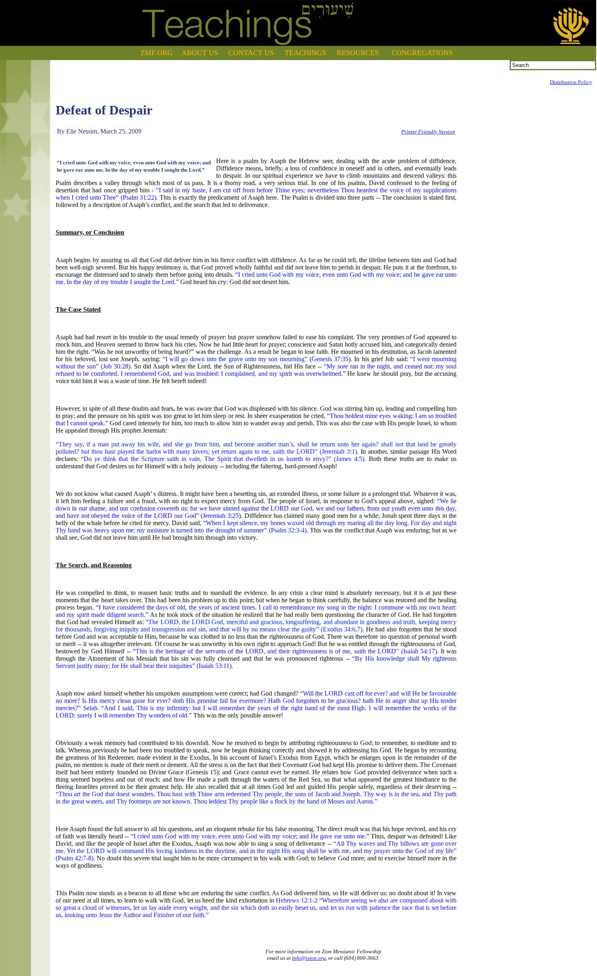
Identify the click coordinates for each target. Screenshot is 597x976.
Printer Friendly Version (428, 132)
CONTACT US (251, 53)
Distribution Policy (571, 82)
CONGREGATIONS (422, 53)
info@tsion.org (309, 958)
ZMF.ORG (157, 53)
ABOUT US (200, 53)
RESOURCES (358, 53)
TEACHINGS (305, 53)
